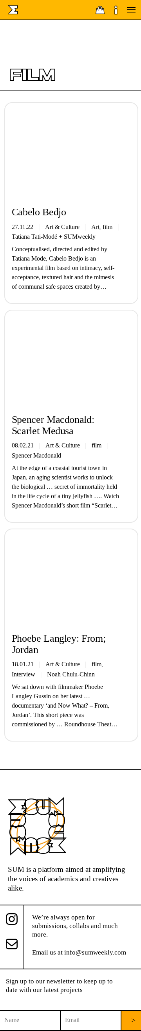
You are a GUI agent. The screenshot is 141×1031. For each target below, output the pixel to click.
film (96, 445)
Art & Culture (62, 445)
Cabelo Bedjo (39, 212)
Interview (23, 674)
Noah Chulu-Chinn (71, 674)
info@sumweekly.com (95, 952)
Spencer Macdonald (36, 455)
